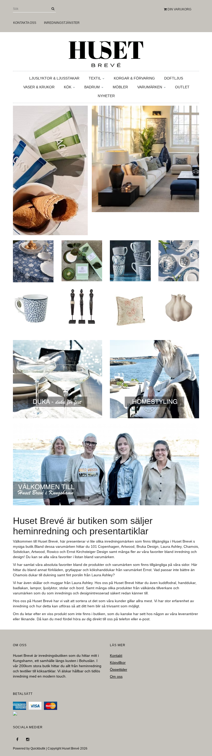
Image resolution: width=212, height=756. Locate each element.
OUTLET (182, 87)
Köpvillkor (118, 662)
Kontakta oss (24, 23)
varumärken (104, 557)
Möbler (120, 87)
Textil (95, 78)
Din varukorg (179, 9)
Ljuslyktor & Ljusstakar (54, 78)
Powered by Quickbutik (29, 748)
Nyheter (106, 96)
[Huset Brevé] (106, 53)
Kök (68, 87)
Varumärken (150, 87)
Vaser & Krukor (39, 87)
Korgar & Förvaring (134, 78)
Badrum (92, 87)
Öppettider (118, 669)
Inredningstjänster (62, 23)
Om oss (116, 676)
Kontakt (116, 655)
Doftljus (173, 78)
